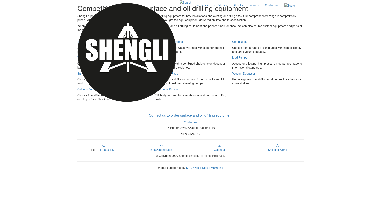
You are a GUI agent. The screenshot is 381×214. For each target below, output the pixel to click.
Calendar (219, 150)
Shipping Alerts (277, 150)
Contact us (271, 5)
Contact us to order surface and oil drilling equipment (190, 115)
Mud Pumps (239, 57)
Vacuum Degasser (243, 73)
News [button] (253, 5)
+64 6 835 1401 (106, 150)
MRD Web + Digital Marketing (204, 168)
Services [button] (220, 5)
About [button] (238, 5)
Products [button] (201, 5)
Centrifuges (239, 42)
